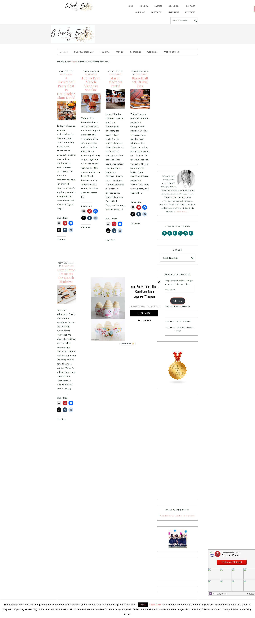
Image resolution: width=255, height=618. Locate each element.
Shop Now (143, 313)
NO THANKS (144, 320)
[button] (144, 291)
